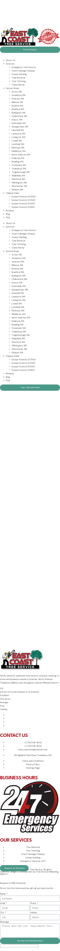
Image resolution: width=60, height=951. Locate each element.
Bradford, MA (18, 109)
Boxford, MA (17, 105)
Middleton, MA (18, 151)
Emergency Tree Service (24, 67)
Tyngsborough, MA (21, 172)
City (2, 912)
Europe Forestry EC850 (23, 207)
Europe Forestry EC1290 (23, 200)
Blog (8, 214)
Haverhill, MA (18, 130)
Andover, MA (18, 98)
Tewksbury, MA (19, 168)
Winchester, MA (19, 186)
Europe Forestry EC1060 (24, 196)
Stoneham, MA (19, 165)
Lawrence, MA (18, 133)
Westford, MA (18, 179)
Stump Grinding (19, 74)
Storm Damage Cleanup (23, 70)
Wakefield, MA (18, 175)
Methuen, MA (18, 147)
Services (10, 63)
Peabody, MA (18, 158)
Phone (33, 903)
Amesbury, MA (19, 95)
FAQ (8, 217)
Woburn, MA (17, 189)
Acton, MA (17, 91)
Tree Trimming (19, 81)
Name (3, 893)
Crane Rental (18, 84)
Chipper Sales (12, 193)
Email (3, 903)
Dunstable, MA (19, 123)
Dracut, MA (17, 119)
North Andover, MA (21, 154)
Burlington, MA (18, 112)
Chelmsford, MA (19, 116)
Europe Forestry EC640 (23, 203)
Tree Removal (18, 77)
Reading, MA (18, 161)
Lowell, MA (17, 140)
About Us (10, 60)
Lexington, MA (18, 137)
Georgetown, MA (20, 126)
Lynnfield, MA (18, 144)
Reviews (10, 210)
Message (4, 921)
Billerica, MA (17, 102)
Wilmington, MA (19, 182)
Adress (33, 912)
